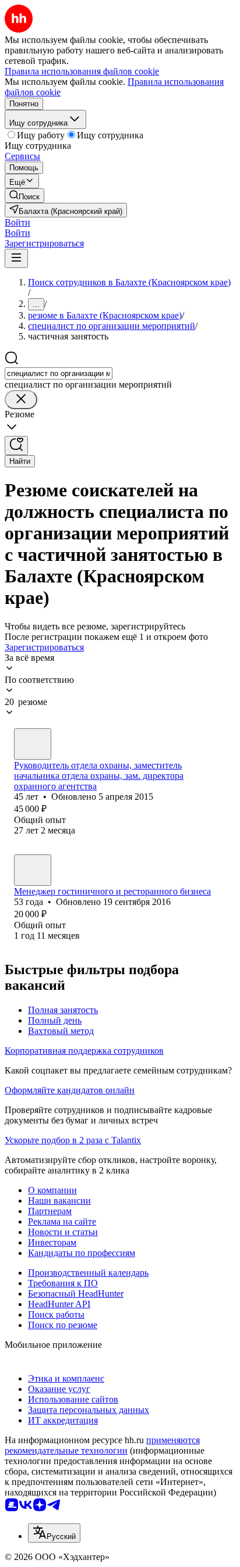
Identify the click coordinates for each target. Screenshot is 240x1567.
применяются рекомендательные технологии (102, 1445)
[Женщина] (32, 744)
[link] (24, 195)
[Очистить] (21, 399)
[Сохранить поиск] (16, 445)
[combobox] (58, 373)
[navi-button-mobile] (16, 258)
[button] (17, 222)
